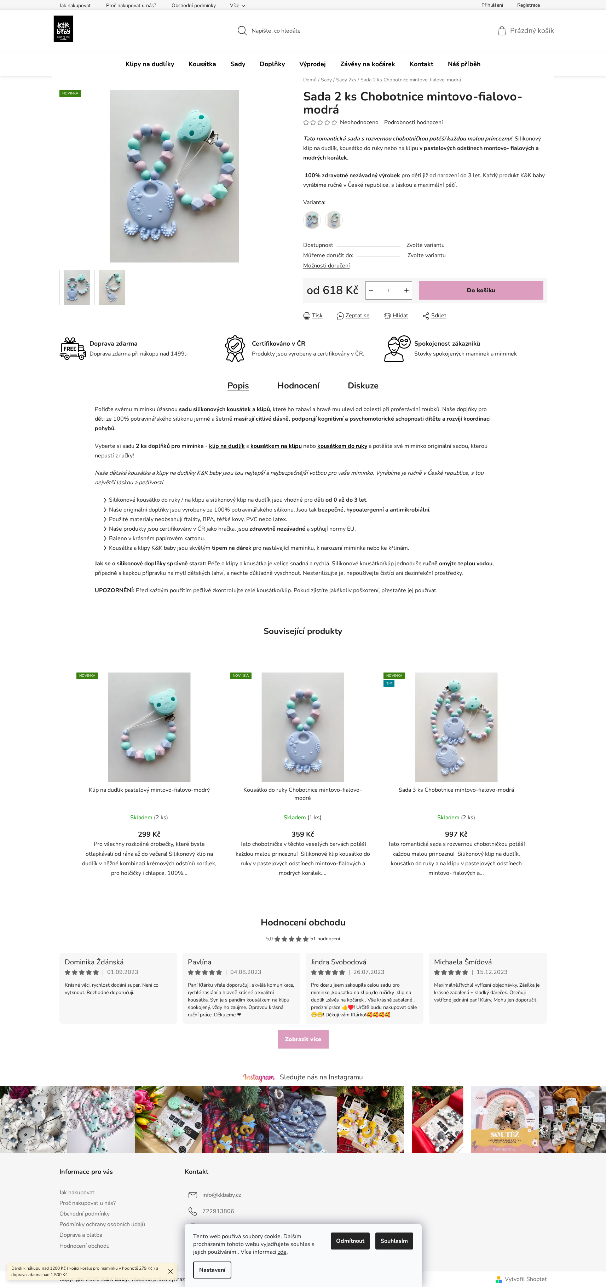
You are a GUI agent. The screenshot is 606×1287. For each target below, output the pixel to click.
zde (282, 1252)
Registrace (528, 5)
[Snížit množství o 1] (371, 290)
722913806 (218, 1211)
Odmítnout (350, 1241)
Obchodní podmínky (194, 5)
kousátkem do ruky (342, 446)
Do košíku (481, 290)
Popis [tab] (238, 385)
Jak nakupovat (75, 5)
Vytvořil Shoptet (526, 1279)
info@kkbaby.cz (221, 1195)
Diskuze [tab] (363, 385)
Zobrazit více (303, 1039)
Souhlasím (394, 1241)
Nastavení (212, 1270)
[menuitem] (150, 64)
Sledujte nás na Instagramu (321, 1077)
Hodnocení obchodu (303, 922)
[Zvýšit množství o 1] (406, 290)
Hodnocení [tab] (298, 385)
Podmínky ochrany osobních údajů (102, 1224)
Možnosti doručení (326, 266)
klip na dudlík (227, 446)
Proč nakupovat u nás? (131, 5)
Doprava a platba (80, 1235)
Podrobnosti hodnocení (413, 122)
